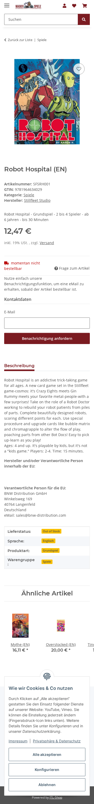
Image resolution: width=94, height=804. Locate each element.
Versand (47, 242)
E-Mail (9, 311)
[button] (64, 6)
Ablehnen (47, 784)
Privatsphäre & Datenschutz (57, 741)
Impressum (18, 741)
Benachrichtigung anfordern (47, 338)
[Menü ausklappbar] (6, 3)
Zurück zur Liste (20, 39)
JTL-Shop (56, 797)
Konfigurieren (47, 769)
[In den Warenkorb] (8, 56)
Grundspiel (50, 550)
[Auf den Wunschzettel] (79, 69)
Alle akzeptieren (47, 754)
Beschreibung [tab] (19, 365)
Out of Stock (51, 531)
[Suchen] (84, 19)
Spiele (29, 194)
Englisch (48, 541)
